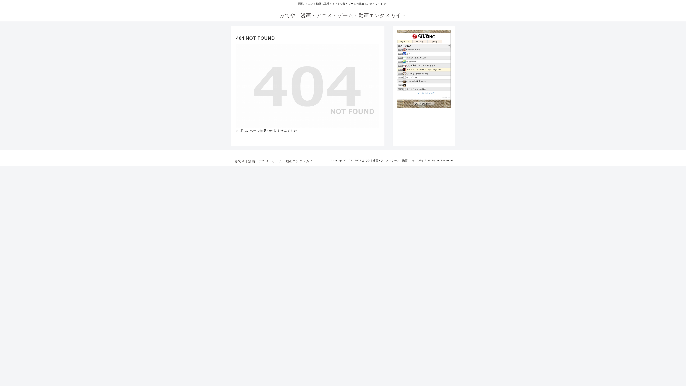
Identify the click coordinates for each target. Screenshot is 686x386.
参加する (446, 97)
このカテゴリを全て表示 (424, 93)
